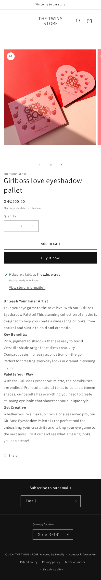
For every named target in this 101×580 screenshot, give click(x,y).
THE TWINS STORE (27, 554)
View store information (27, 287)
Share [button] (13, 455)
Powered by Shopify (52, 554)
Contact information (82, 554)
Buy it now (50, 257)
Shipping (9, 208)
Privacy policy (51, 562)
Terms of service (75, 562)
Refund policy (29, 562)
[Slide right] (61, 164)
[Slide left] (39, 164)
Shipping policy (53, 569)
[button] (9, 21)
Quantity (10, 216)
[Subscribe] (75, 501)
